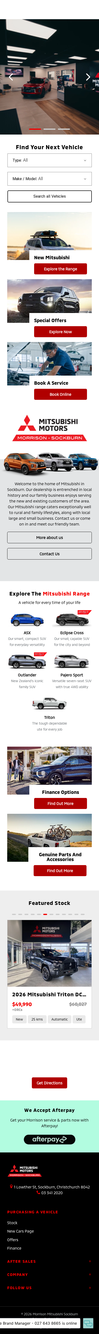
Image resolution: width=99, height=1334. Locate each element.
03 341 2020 (52, 1192)
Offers (12, 1239)
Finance (14, 1248)
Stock (12, 1222)
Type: (17, 160)
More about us (49, 537)
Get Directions (49, 1082)
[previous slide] (10, 77)
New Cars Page (20, 1231)
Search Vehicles (49, 196)
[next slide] (88, 77)
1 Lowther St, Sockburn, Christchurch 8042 (52, 1187)
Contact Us (50, 553)
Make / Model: (24, 179)
